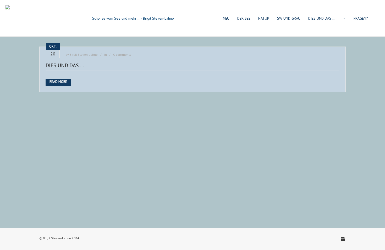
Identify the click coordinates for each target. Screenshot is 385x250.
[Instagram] (343, 239)
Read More (58, 81)
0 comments (122, 54)
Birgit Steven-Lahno (84, 54)
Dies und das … (65, 65)
